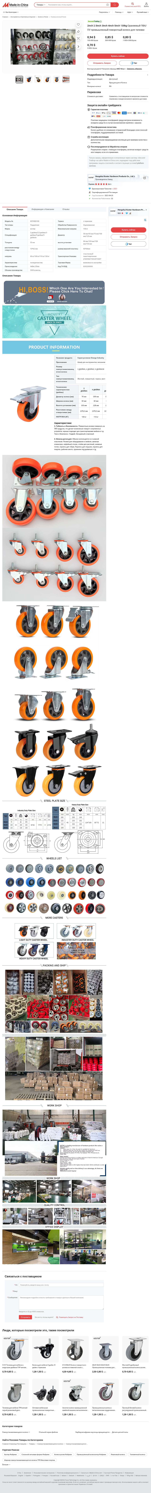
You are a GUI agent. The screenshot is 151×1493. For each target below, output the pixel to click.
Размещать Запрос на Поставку (69, 1317)
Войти (146, 6)
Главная (5, 17)
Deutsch (71, 1475)
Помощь (118, 12)
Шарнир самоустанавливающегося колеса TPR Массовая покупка (29, 1460)
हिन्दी (107, 1475)
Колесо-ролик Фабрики (63, 1454)
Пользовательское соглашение (44, 1473)
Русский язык (54, 1475)
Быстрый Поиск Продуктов (113, 1473)
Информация (129, 1473)
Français (45, 1475)
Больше (5, 1464)
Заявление (27, 1473)
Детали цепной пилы (120, 1432)
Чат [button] (135, 63)
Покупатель (103, 12)
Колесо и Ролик (43, 17)
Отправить (25, 1317)
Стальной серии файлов (48, 1432)
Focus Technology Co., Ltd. (73, 1480)
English (20, 1475)
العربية (88, 1475)
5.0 (119, 213)
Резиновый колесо (118, 1454)
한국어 (95, 1475)
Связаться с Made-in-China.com (91, 1473)
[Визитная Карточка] (145, 220)
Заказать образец (134, 69)
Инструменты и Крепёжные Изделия (22, 17)
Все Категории (11, 12)
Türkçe (122, 1475)
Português (36, 1475)
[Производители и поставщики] (15, 4)
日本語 (102, 1475)
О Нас (19, 1473)
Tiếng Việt (129, 1475)
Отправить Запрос (102, 63)
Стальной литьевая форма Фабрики (35, 1454)
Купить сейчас (118, 56)
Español (28, 1475)
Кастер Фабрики (10, 1454)
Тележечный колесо (137, 1454)
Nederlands (80, 1475)
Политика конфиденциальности (68, 1473)
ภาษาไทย (114, 1475)
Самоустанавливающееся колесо (15, 1432)
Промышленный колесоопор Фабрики (91, 1454)
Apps (129, 12)
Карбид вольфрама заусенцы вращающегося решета (96, 1432)
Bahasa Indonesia (141, 1475)
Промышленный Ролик (58, 17)
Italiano (64, 1475)
